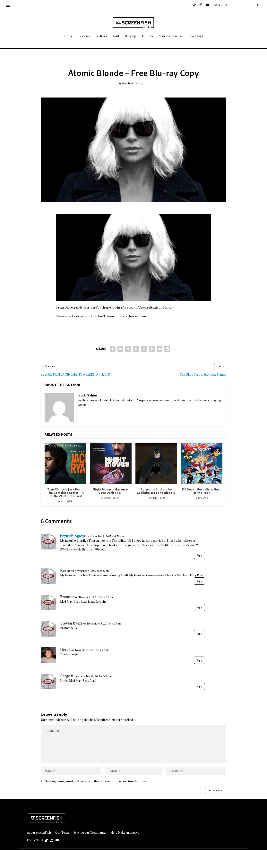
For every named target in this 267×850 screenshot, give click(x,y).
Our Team (62, 832)
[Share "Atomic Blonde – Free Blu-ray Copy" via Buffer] (152, 349)
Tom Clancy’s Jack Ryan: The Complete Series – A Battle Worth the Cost (65, 493)
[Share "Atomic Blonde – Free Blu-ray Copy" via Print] (167, 349)
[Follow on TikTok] (46, 840)
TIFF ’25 (147, 36)
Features (101, 36)
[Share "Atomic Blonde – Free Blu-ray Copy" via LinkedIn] (144, 349)
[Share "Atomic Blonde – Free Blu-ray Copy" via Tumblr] (128, 349)
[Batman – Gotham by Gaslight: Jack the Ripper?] (156, 463)
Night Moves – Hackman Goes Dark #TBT (111, 491)
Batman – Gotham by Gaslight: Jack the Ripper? (156, 491)
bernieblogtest (72, 536)
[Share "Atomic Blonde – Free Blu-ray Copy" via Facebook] (112, 349)
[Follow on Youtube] (57, 840)
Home (68, 36)
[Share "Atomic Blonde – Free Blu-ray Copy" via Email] (159, 349)
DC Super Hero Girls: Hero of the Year (201, 491)
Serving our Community (89, 832)
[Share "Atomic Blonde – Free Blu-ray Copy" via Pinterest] (136, 349)
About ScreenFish (171, 36)
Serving (130, 36)
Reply (199, 555)
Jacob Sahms (125, 83)
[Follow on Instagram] (51, 840)
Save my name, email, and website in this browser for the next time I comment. (97, 781)
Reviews (84, 36)
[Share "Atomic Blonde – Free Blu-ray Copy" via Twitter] (120, 349)
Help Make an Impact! (125, 832)
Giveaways (195, 36)
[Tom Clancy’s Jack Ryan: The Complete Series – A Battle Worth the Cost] (65, 463)
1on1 (116, 36)
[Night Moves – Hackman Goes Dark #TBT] (111, 463)
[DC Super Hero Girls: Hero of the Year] (202, 463)
